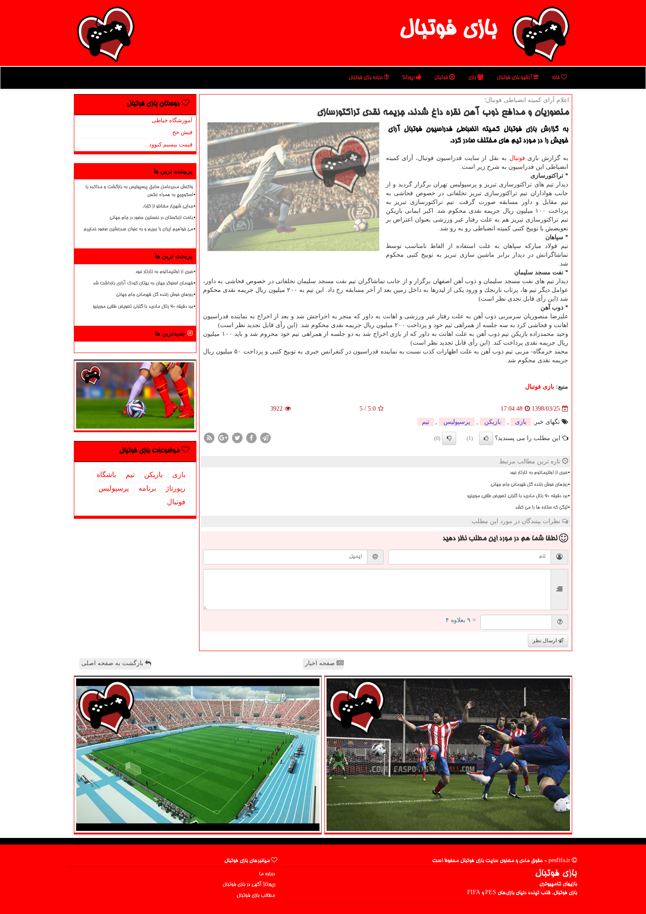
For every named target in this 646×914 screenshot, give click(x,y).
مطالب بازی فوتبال (255, 896)
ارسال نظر (545, 640)
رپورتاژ (409, 77)
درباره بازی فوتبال (366, 77)
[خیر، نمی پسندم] (449, 438)
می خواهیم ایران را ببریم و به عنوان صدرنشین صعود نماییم (138, 229)
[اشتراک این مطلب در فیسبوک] (251, 437)
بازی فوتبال (448, 30)
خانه (556, 77)
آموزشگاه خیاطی (172, 120)
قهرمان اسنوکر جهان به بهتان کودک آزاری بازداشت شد (143, 283)
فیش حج (182, 132)
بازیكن (492, 422)
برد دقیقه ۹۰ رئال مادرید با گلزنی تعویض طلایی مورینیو (517, 496)
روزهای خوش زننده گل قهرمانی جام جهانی (528, 485)
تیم (425, 422)
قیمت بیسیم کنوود (170, 144)
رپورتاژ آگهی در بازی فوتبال (248, 885)
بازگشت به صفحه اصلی (113, 663)
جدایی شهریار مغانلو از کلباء (167, 206)
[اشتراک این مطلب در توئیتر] (237, 437)
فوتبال (441, 77)
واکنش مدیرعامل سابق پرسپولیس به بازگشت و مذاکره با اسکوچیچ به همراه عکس (139, 191)
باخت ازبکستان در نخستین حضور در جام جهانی (151, 218)
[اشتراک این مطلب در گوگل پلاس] (223, 437)
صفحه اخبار (321, 663)
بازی (472, 77)
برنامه (147, 488)
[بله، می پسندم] (486, 438)
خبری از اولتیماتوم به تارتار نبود (538, 473)
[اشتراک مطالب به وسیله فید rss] (209, 437)
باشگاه (106, 474)
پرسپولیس (456, 422)
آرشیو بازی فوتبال (515, 77)
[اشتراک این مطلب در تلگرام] (265, 437)
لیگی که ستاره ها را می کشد (541, 507)
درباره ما (267, 874)
